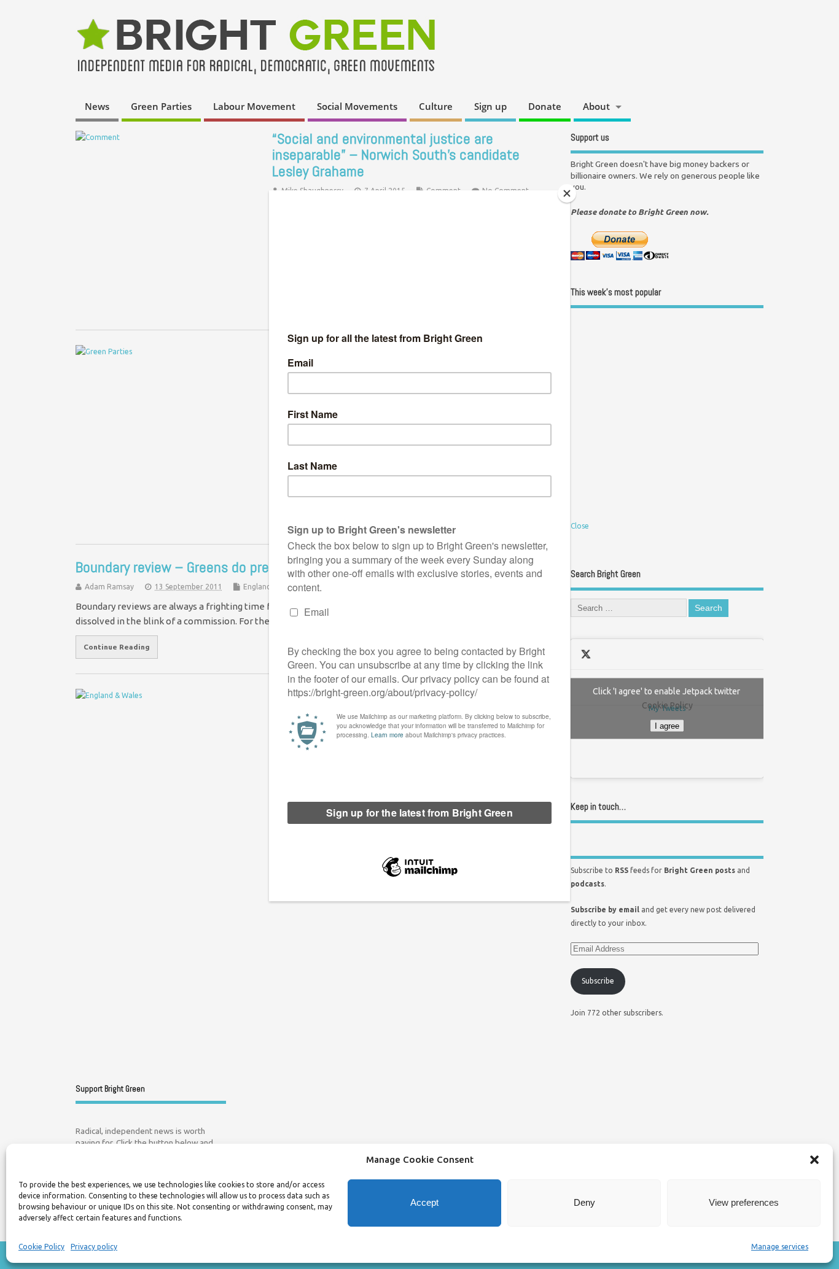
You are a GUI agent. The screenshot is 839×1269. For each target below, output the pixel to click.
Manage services (779, 1247)
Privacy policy (94, 1247)
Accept (424, 1202)
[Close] (567, 193)
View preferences (744, 1202)
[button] (814, 1160)
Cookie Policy (41, 1247)
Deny (584, 1202)
